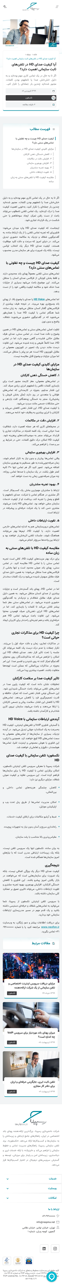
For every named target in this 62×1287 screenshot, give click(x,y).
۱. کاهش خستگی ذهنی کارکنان (37, 154)
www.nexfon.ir (50, 927)
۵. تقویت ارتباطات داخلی (41, 172)
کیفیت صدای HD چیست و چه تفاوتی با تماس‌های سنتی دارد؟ (35, 141)
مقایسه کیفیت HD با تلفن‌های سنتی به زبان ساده (32, 180)
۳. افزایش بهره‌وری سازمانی (39, 163)
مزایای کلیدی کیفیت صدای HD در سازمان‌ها (33, 149)
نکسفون (11, 993)
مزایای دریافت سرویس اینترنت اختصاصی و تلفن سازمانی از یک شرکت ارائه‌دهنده (31, 986)
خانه (35, 54)
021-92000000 (48, 1216)
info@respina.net (46, 1222)
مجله (29, 54)
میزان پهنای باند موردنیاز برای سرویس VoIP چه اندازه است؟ (31, 1035)
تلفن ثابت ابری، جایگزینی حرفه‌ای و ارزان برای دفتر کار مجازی (33, 1084)
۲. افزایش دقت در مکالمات (39, 159)
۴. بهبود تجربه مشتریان (41, 167)
